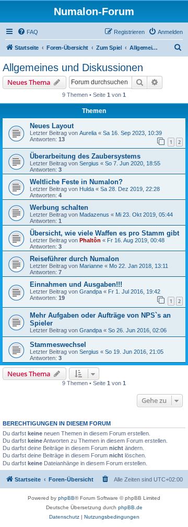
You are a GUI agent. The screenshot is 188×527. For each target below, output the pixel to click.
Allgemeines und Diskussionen (73, 67)
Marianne (91, 266)
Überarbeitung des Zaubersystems (85, 156)
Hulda (86, 189)
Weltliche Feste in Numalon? (76, 182)
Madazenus (94, 214)
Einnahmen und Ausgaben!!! (76, 284)
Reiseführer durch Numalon (74, 259)
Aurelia (88, 133)
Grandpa (90, 291)
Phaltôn (90, 240)
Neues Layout (52, 126)
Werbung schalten (59, 207)
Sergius (89, 163)
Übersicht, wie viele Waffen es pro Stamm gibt (104, 233)
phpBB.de (130, 507)
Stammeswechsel (58, 345)
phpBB (66, 498)
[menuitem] (27, 32)
